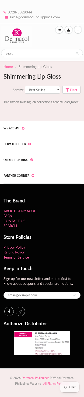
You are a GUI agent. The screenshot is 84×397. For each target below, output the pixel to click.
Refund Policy (14, 252)
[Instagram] (20, 311)
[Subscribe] (74, 295)
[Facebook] (9, 311)
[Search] (77, 53)
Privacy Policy (14, 247)
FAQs (8, 216)
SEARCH (10, 226)
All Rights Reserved (56, 383)
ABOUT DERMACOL (20, 211)
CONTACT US (14, 221)
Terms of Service (16, 257)
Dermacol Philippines (35, 378)
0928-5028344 (20, 12)
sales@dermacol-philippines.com (35, 17)
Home (8, 66)
